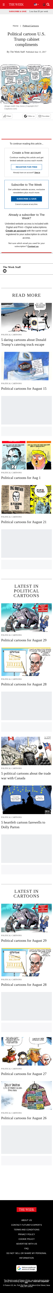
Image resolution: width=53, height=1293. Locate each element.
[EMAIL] (5, 271)
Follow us (31, 116)
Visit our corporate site (37, 1282)
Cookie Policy (27, 1239)
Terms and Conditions (26, 1229)
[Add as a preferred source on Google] (26, 1268)
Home (15, 26)
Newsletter (45, 116)
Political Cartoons (31, 26)
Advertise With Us (26, 1244)
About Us (26, 1220)
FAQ (26, 1248)
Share (9, 116)
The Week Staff (17, 52)
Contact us (33, 246)
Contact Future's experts (26, 1225)
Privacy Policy (26, 1234)
